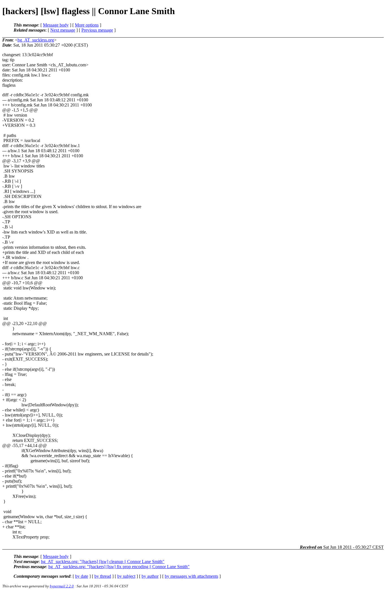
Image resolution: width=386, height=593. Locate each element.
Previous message (97, 30)
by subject (126, 576)
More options (87, 25)
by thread (102, 576)
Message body (56, 25)
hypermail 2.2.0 (62, 586)
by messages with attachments (191, 576)
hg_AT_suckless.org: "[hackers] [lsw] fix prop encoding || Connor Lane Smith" (119, 566)
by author (150, 576)
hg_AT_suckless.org (36, 40)
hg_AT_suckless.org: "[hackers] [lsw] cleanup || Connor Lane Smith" (102, 561)
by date (81, 576)
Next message (62, 30)
